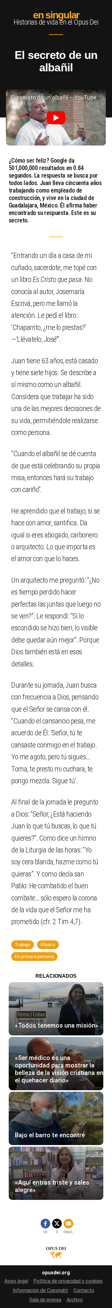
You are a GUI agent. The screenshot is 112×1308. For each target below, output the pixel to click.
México (48, 944)
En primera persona (34, 956)
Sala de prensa (45, 1300)
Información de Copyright (40, 1290)
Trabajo (22, 944)
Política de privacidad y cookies (68, 1281)
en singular (56, 15)
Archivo (75, 1300)
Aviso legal (16, 1281)
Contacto (83, 1290)
